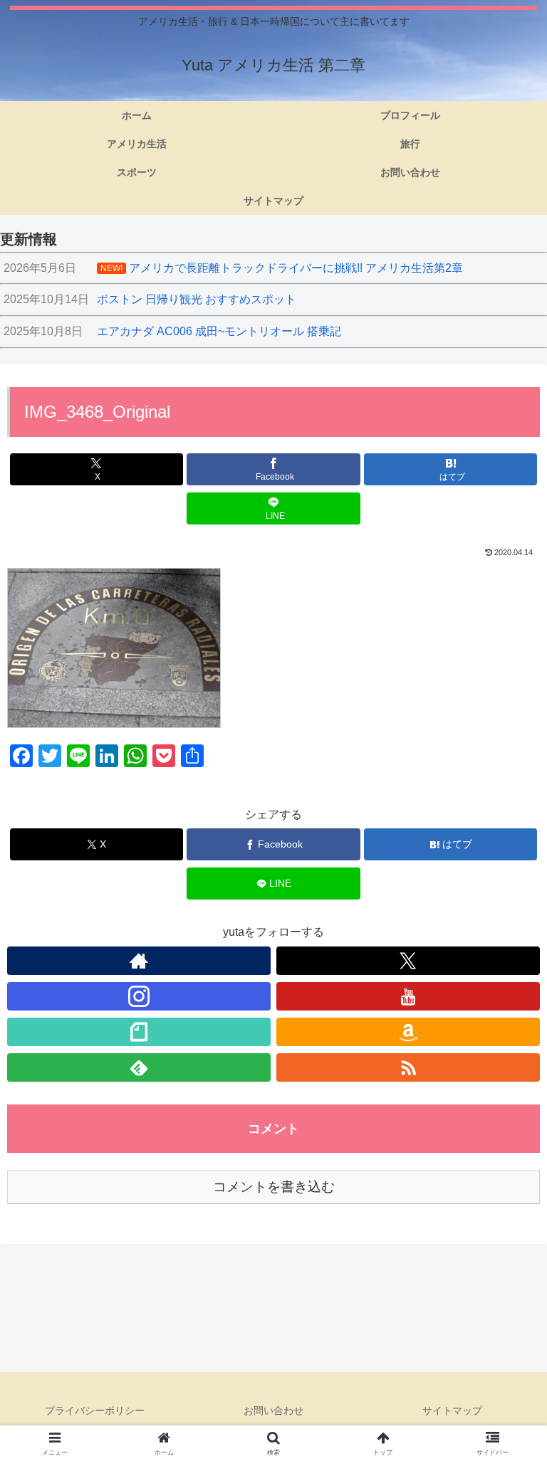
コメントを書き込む (274, 1186)
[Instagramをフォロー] (139, 996)
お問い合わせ (273, 1410)
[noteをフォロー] (139, 1032)
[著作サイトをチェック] (139, 960)
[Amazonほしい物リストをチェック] (408, 1032)
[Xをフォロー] (408, 960)
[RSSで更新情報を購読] (408, 1067)
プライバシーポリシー (95, 1410)
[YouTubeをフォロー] (408, 996)
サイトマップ (452, 1410)
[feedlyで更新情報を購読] (139, 1067)
